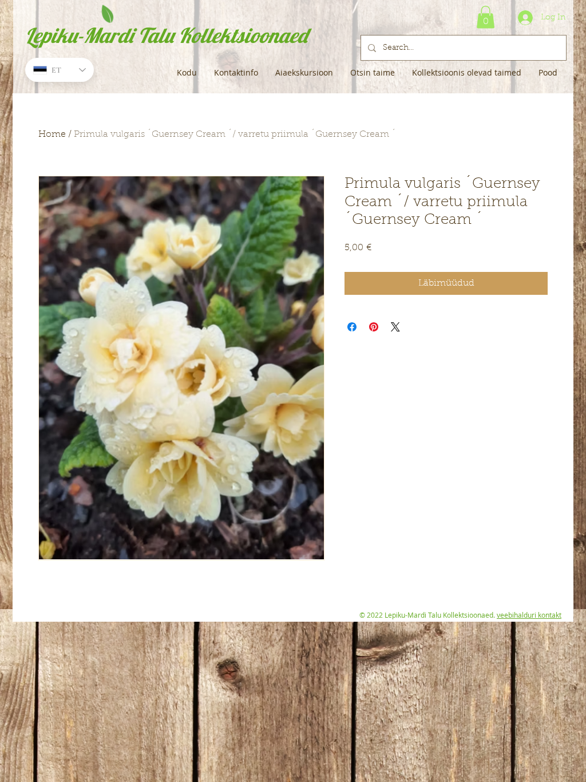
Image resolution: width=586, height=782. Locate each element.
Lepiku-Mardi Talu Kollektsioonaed (166, 35)
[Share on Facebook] (352, 327)
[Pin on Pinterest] (374, 327)
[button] (485, 17)
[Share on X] (395, 327)
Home (52, 134)
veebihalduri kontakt (529, 614)
